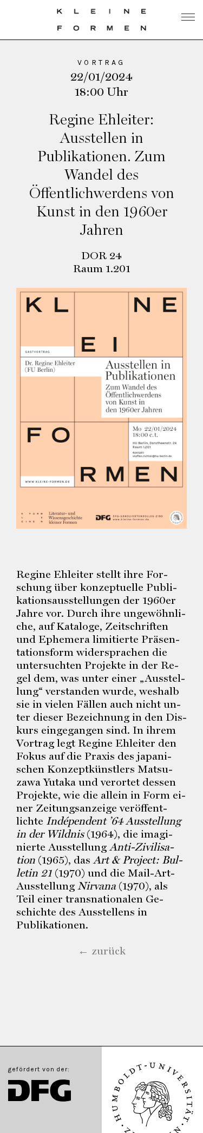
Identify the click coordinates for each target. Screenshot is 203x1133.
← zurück (102, 950)
